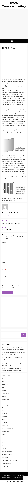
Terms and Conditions (18, 481)
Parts (3, 437)
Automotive (5, 384)
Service (4, 448)
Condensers (5, 396)
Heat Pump (5, 425)
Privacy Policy (8, 481)
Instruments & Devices (7, 428)
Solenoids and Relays (7, 454)
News (3, 434)
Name (4, 262)
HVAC (14, 200)
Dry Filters (9, 200)
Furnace (4, 419)
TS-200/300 (5, 466)
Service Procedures (7, 451)
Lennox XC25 (5, 431)
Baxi (3, 387)
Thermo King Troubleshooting (9, 460)
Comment (5, 242)
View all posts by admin (8, 215)
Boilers (4, 390)
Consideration (5, 399)
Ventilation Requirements (15, 198)
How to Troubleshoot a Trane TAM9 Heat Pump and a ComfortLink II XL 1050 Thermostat (12, 359)
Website (4, 276)
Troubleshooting (6, 463)
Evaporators (5, 416)
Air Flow (4, 381)
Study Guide (5, 457)
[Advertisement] (14, 24)
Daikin (3, 408)
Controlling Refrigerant (8, 405)
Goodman (4, 422)
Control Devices (6, 402)
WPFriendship (13, 477)
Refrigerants (5, 440)
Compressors (5, 393)
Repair (4, 445)
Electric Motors (6, 413)
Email (4, 269)
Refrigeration (5, 442)
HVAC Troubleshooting (18, 475)
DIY (3, 410)
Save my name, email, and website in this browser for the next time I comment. (12, 286)
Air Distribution (6, 378)
